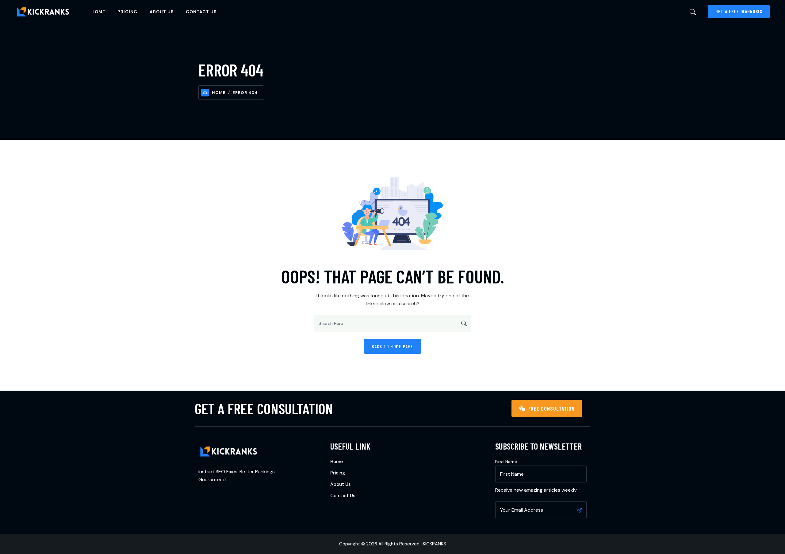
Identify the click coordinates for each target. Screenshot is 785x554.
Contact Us (201, 11)
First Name (506, 461)
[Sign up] (579, 510)
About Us (162, 11)
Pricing (127, 11)
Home (98, 11)
